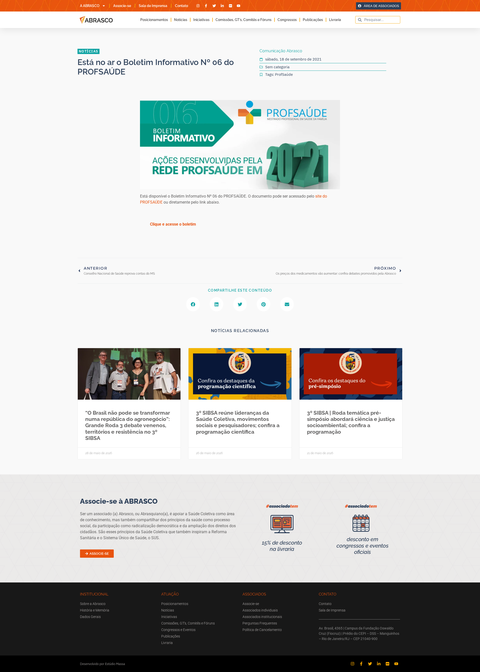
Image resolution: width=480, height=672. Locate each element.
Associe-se (122, 6)
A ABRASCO (90, 6)
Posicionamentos (154, 20)
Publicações (313, 20)
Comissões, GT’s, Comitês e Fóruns (244, 20)
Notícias (180, 20)
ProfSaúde (284, 74)
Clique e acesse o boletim (173, 224)
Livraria (335, 20)
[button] (193, 304)
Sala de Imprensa (153, 6)
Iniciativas (201, 20)
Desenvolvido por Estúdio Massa (102, 664)
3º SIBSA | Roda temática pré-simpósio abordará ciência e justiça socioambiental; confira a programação (351, 422)
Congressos (287, 20)
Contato (181, 6)
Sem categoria (277, 67)
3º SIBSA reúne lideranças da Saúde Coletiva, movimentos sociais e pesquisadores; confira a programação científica (238, 422)
